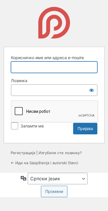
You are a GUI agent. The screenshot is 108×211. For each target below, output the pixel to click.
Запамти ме (32, 125)
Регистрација (23, 152)
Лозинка (19, 80)
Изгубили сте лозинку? (60, 152)
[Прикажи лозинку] (91, 90)
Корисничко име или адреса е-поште (47, 57)
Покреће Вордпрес (54, 22)
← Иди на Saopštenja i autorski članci (44, 162)
